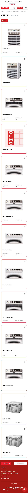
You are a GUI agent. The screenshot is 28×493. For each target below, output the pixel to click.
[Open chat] (24, 489)
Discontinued (16, 11)
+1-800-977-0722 (5, 476)
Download (12, 4)
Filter (5, 20)
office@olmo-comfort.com (9, 473)
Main (2, 11)
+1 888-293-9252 (5, 478)
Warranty (19, 7)
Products (8, 11)
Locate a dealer (20, 463)
